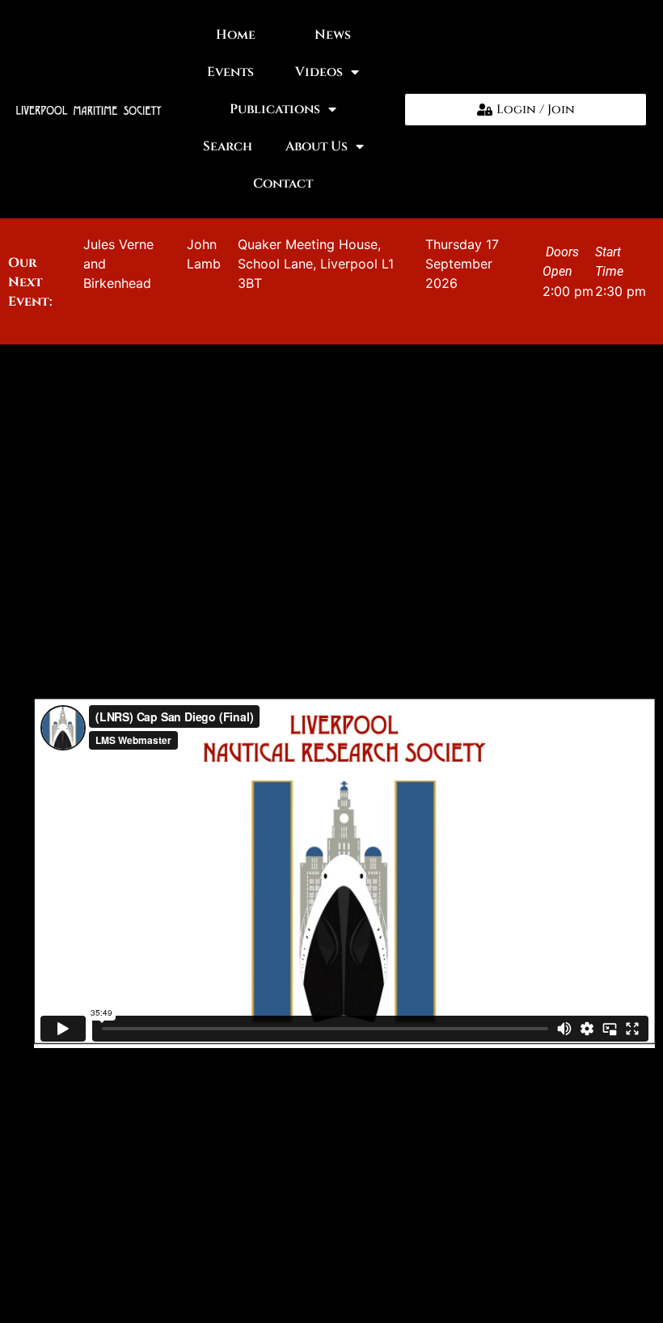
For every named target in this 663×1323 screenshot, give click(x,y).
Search (227, 146)
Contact (283, 183)
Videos (319, 72)
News (333, 35)
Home (235, 35)
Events (230, 72)
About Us (316, 146)
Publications (275, 109)
